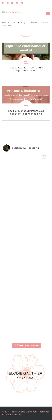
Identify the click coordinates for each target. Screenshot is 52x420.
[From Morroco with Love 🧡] (25, 176)
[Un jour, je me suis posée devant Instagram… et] (25, 319)
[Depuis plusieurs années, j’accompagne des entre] (25, 223)
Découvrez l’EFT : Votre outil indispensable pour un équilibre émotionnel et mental (26, 60)
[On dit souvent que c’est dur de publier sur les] (25, 271)
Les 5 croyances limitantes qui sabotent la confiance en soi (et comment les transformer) (26, 103)
